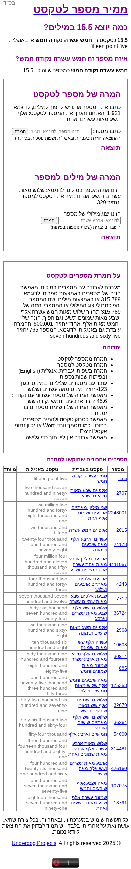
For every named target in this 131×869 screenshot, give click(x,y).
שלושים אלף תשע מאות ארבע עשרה (89, 656)
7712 (121, 598)
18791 (120, 802)
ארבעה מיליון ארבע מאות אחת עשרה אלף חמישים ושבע (88, 564)
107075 (119, 785)
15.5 (122, 478)
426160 (119, 768)
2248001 (117, 512)
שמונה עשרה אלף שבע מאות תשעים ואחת (89, 803)
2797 (121, 493)
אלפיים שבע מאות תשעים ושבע (88, 492)
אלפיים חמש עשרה (88, 530)
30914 (120, 656)
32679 (120, 705)
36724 (120, 613)
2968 (121, 630)
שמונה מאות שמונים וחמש (93, 668)
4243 (121, 584)
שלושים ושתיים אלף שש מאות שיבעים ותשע (92, 705)
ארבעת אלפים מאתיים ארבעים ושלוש (91, 584)
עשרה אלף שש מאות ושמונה (92, 644)
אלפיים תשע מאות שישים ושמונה (88, 630)
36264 (120, 722)
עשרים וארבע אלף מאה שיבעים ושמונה (89, 544)
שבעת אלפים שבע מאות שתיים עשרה (88, 598)
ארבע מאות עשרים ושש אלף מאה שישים (88, 768)
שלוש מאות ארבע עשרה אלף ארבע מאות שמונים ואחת (87, 748)
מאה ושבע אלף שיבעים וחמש (92, 785)
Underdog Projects (34, 843)
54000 (120, 734)
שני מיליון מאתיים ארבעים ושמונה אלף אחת (89, 513)
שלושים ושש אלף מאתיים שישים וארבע (90, 722)
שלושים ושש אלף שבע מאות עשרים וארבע (89, 613)
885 (123, 668)
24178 (120, 544)
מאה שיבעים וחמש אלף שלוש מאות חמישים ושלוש (88, 685)
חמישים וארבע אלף (87, 734)
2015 (121, 530)
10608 (120, 644)
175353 (119, 685)
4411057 (117, 564)
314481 (119, 748)
